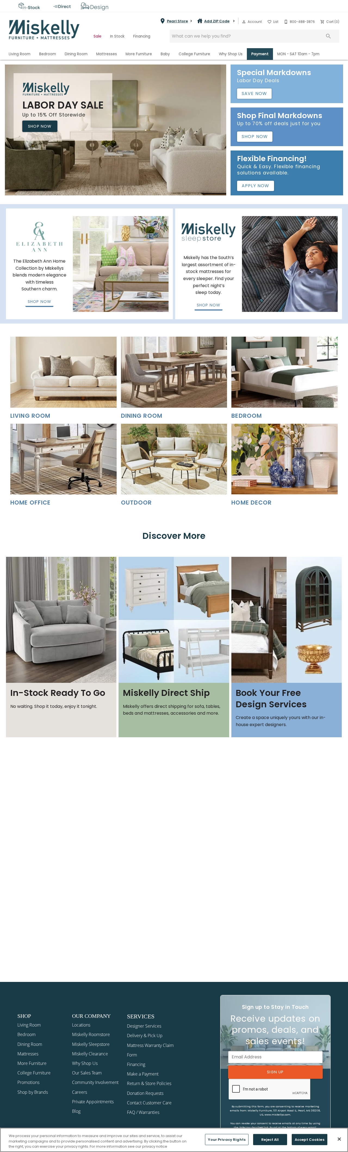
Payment (260, 54)
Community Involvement (95, 1082)
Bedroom (47, 54)
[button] (244, 22)
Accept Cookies (309, 1139)
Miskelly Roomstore (91, 1034)
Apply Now (255, 186)
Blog (76, 1111)
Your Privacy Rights (226, 1139)
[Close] (339, 1139)
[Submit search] (328, 36)
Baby (165, 54)
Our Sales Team (87, 1073)
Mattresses (106, 54)
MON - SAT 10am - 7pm (298, 54)
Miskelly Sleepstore (91, 1044)
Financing (141, 36)
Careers (79, 1092)
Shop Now (40, 126)
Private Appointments (93, 1102)
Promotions (28, 1082)
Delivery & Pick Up (145, 1036)
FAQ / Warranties (143, 1112)
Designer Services (144, 1026)
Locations (81, 1025)
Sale (97, 36)
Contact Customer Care (149, 1103)
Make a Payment (143, 1074)
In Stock (117, 36)
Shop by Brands (32, 1092)
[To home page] (44, 30)
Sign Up (275, 1072)
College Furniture (194, 54)
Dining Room (76, 54)
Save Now (254, 93)
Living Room (19, 54)
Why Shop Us (231, 54)
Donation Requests (145, 1093)
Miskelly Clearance (90, 1054)
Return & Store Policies (149, 1083)
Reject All (270, 1139)
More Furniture (139, 54)
